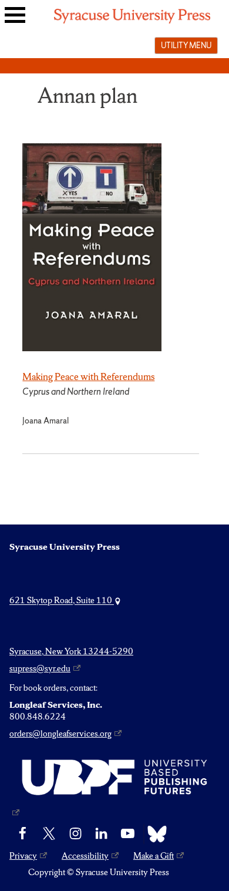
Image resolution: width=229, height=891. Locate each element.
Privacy (23, 855)
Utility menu (186, 45)
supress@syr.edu (39, 668)
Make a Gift (153, 855)
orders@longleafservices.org (60, 733)
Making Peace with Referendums (88, 376)
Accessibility (85, 855)
